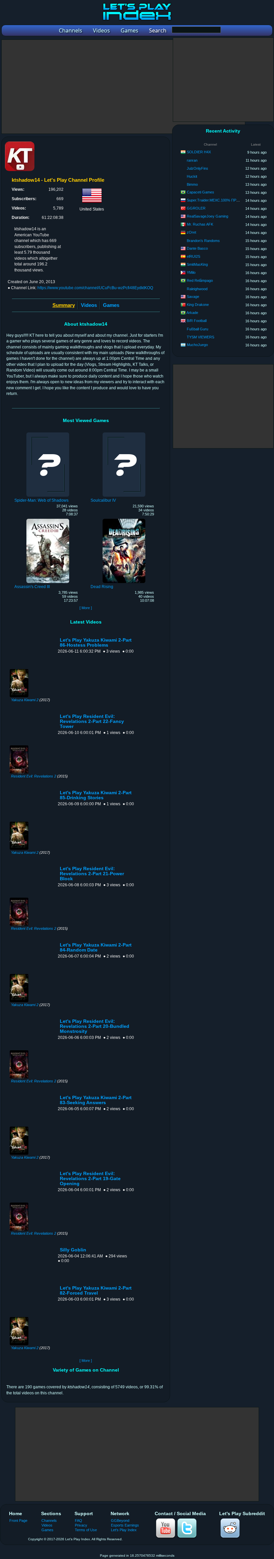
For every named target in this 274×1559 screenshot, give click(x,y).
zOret (191, 232)
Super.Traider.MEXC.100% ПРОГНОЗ (218, 200)
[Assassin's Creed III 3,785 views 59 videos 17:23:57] (48, 519)
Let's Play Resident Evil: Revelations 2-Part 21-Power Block (92, 873)
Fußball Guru (197, 329)
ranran (192, 160)
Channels (49, 1521)
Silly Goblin (73, 1249)
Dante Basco (197, 248)
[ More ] (86, 608)
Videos (89, 305)
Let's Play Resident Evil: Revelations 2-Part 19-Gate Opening (90, 1178)
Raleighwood (197, 289)
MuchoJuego (197, 345)
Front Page (18, 1521)
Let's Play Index (124, 1530)
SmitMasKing (197, 264)
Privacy (81, 1525)
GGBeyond (120, 1521)
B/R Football (197, 321)
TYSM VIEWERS (200, 337)
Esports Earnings (125, 1525)
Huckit (192, 176)
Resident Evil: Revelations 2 (33, 776)
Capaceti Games (200, 192)
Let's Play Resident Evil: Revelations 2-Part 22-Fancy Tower (92, 721)
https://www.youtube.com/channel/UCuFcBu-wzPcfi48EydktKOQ (95, 287)
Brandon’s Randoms (203, 241)
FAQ (78, 1521)
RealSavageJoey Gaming (207, 216)
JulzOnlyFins (197, 168)
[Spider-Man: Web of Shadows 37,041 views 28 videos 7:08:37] (48, 433)
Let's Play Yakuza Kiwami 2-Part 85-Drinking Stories (96, 795)
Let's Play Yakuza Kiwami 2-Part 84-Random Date (96, 947)
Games (111, 305)
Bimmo (192, 184)
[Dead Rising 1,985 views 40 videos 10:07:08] (124, 519)
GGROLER (196, 208)
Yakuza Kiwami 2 (24, 700)
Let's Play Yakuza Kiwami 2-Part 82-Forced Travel (96, 1291)
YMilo (191, 272)
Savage (193, 297)
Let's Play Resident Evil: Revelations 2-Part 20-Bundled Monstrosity (94, 1026)
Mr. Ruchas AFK (200, 224)
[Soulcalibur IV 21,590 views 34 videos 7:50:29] (124, 433)
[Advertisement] (123, 87)
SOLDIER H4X (199, 152)
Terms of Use (86, 1530)
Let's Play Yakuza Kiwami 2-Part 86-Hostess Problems (96, 643)
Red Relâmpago (200, 280)
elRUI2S (193, 256)
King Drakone (198, 305)
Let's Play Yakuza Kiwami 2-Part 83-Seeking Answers (96, 1100)
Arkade (192, 313)
